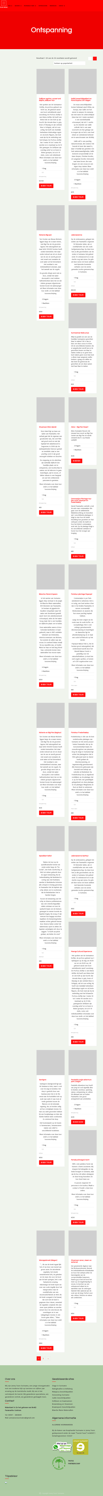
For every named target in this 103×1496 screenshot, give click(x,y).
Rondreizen (53, 5)
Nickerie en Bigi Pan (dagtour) (50, 732)
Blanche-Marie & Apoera (48, 594)
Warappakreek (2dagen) (48, 1260)
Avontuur (74, 1244)
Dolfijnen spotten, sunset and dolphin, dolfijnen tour (50, 99)
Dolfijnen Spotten (54, 83)
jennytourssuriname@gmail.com (22, 1418)
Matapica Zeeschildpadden (62, 1392)
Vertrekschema (43, 5)
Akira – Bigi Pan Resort (79, 427)
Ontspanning (42, 84)
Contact (61, 5)
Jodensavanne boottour (80, 856)
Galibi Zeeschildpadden (61, 1398)
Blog (9, 5)
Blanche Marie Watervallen (62, 1410)
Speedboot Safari (50, 841)
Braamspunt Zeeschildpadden (63, 1407)
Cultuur (74, 219)
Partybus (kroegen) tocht (82, 1145)
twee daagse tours (87, 83)
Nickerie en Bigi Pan (54, 717)
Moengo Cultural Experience (86, 935)
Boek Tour (46, 186)
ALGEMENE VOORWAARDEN (62, 1425)
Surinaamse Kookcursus (80, 333)
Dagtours (17, 5)
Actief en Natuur (75, 411)
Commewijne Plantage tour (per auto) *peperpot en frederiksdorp (81, 500)
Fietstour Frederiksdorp (80, 732)
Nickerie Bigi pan (45, 235)
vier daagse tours (55, 580)
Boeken (76, 461)
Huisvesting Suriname (60, 1395)
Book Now (78, 1122)
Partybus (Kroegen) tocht (80, 1160)
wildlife (60, 84)
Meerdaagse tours (29, 5)
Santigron (42, 1080)
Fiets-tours (81, 578)
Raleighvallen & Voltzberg (62, 1389)
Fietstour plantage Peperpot (81, 594)
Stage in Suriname (59, 1386)
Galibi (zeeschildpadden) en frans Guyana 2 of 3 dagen (81, 99)
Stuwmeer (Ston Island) (50, 413)
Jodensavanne (76, 235)
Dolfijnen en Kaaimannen (62, 1401)
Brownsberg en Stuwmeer (62, 1404)
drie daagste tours (88, 411)
